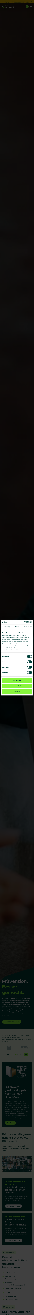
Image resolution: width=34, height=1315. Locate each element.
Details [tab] (17, 626)
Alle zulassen (17, 680)
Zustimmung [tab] (6, 626)
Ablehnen (17, 691)
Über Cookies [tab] (28, 626)
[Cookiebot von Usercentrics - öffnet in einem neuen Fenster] (24, 622)
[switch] (29, 661)
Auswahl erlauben (17, 686)
